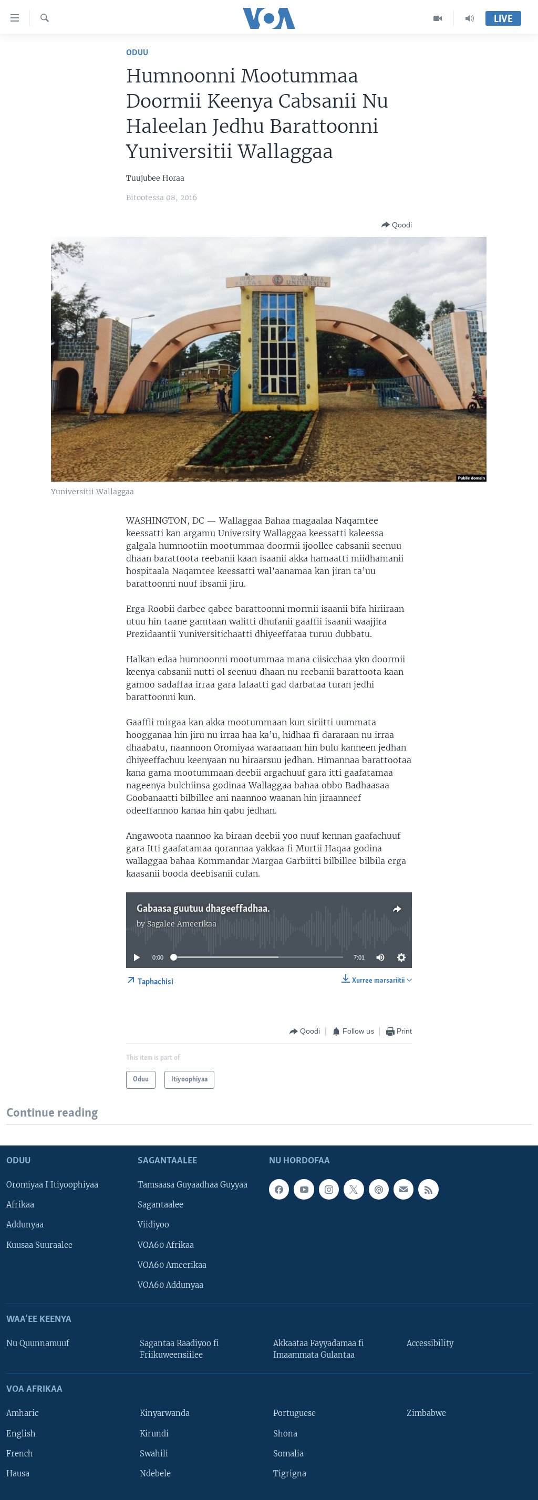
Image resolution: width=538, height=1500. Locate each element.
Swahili (154, 1453)
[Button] (396, 224)
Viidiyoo (153, 1225)
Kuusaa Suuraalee (39, 1244)
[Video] (438, 18)
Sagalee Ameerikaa (181, 924)
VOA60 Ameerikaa (172, 1264)
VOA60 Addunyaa (170, 1284)
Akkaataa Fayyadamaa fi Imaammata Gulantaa (318, 1349)
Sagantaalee (160, 1205)
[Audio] (469, 18)
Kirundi (154, 1433)
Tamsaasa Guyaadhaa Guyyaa (192, 1185)
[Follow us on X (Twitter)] (354, 1189)
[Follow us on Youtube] (304, 1189)
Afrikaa (20, 1205)
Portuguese (294, 1413)
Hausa (17, 1473)
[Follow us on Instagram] (329, 1189)
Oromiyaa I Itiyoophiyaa (52, 1185)
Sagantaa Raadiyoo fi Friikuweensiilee (179, 1349)
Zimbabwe (426, 1413)
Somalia (288, 1453)
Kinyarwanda (165, 1413)
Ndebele (155, 1473)
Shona (285, 1433)
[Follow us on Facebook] (279, 1189)
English (21, 1433)
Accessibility (430, 1343)
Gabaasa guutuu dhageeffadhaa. (203, 909)
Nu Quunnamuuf (37, 1343)
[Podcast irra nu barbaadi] (379, 1189)
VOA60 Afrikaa (166, 1244)
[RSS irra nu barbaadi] (428, 1189)
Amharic (22, 1413)
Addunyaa (25, 1225)
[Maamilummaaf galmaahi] (403, 1189)
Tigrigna (289, 1473)
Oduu (137, 52)
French (19, 1453)
